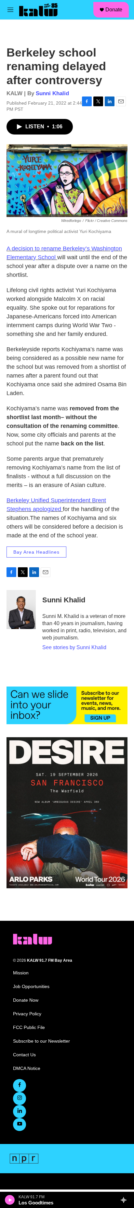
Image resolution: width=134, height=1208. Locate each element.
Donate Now (25, 1000)
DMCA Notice (26, 1068)
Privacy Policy (27, 1013)
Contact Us (24, 1054)
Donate (113, 9)
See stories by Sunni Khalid (74, 647)
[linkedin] (19, 1111)
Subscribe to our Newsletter (41, 1041)
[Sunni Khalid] (21, 609)
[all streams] (125, 1200)
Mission (21, 972)
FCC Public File (29, 1027)
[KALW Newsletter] (67, 705)
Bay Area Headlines (36, 552)
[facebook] (19, 1085)
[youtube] (19, 1124)
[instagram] (19, 1098)
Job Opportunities (31, 986)
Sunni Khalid (52, 93)
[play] (10, 1200)
